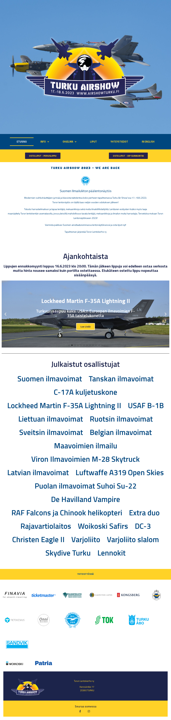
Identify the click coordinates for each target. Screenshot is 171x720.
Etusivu (22, 142)
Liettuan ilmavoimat (50, 418)
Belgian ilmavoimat (121, 432)
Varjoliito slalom (133, 539)
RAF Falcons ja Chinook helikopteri (66, 512)
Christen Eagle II (38, 539)
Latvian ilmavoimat (38, 472)
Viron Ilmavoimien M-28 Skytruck (85, 459)
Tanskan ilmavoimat (121, 378)
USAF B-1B (146, 405)
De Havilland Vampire (85, 499)
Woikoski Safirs (103, 526)
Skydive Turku (68, 552)
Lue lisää (85, 326)
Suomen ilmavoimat (49, 378)
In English (148, 142)
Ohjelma (68, 142)
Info (43, 142)
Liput (93, 142)
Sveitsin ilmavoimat (51, 432)
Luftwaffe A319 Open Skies (119, 472)
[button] (42, 156)
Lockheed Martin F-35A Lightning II (64, 405)
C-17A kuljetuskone (85, 392)
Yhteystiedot (119, 142)
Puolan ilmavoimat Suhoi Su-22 (86, 485)
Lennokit (111, 552)
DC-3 (143, 526)
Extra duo (144, 512)
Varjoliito (85, 539)
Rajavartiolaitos (45, 526)
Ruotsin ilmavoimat (121, 418)
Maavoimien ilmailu (85, 445)
